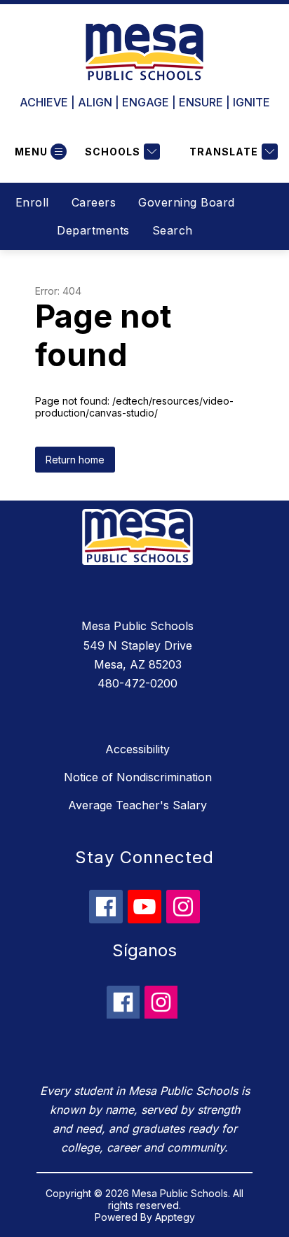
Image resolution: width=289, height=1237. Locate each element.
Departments (93, 230)
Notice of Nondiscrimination (138, 777)
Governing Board (186, 202)
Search (172, 230)
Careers (94, 202)
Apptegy (175, 1217)
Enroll (32, 202)
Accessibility (137, 749)
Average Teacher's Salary (137, 805)
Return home (75, 460)
